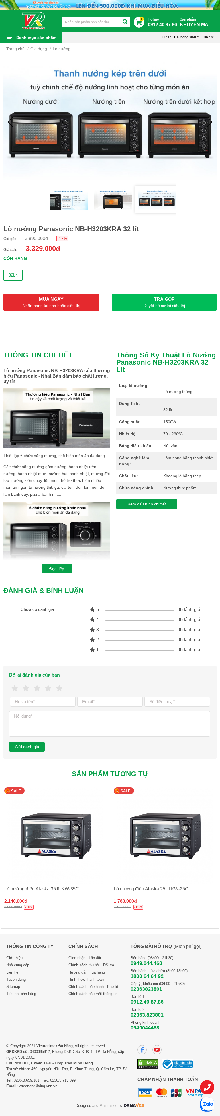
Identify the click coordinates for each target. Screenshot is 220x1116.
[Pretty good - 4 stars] (48, 688)
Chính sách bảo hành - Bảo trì (93, 986)
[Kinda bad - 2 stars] (26, 688)
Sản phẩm (194, 22)
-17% (62, 238)
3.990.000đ (36, 238)
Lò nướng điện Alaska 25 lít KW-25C (151, 888)
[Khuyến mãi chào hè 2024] (110, 4)
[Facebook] (142, 1049)
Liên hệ (12, 972)
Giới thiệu (14, 958)
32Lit (13, 275)
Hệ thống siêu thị (187, 37)
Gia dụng (38, 48)
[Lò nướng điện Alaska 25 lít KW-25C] (165, 835)
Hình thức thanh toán (86, 979)
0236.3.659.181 (26, 1080)
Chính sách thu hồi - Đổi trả (91, 965)
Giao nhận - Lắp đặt (84, 958)
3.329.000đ (43, 248)
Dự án (167, 37)
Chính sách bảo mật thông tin (92, 994)
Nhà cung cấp (17, 965)
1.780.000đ (125, 901)
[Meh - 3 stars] (37, 688)
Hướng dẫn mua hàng (86, 972)
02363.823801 (147, 1015)
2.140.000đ (16, 901)
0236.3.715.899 (63, 1080)
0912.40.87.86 (147, 1002)
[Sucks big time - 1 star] (14, 688)
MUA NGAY (51, 302)
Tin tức (208, 37)
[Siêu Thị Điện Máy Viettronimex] (34, 20)
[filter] (125, 22)
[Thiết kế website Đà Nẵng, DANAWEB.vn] (134, 1105)
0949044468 (145, 1028)
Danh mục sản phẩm (36, 37)
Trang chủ (15, 48)
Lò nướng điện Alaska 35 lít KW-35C (41, 888)
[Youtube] (157, 1049)
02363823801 (146, 989)
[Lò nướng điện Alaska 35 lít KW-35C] (55, 835)
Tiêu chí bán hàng (21, 994)
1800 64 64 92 (147, 976)
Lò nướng (61, 48)
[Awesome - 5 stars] (59, 688)
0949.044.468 (146, 963)
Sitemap (13, 986)
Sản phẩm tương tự (110, 774)
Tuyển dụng (16, 979)
